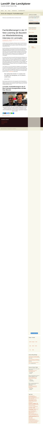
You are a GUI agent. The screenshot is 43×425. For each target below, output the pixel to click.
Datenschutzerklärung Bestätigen (34, 21)
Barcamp (33, 395)
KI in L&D (35, 401)
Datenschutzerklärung (4, 128)
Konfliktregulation (31, 402)
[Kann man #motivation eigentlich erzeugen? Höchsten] (30, 206)
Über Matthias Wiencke (21, 10)
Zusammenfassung (34, 422)
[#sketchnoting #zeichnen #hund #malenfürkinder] (30, 287)
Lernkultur (32, 409)
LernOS (37, 409)
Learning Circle (35, 404)
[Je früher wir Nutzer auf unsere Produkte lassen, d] (38, 263)
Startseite (2, 10)
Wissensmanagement (34, 421)
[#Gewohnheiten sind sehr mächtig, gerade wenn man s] (33, 308)
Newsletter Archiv (14, 10)
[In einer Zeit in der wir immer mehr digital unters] (35, 263)
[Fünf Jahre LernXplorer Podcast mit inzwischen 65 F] (30, 120)
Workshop (30, 422)
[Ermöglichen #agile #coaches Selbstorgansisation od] (35, 239)
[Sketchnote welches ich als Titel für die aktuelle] (38, 300)
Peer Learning (32, 414)
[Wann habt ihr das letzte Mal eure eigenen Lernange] (33, 56)
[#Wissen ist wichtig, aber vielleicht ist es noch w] (35, 57)
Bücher (30, 397)
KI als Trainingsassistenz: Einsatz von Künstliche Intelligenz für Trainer (33, 378)
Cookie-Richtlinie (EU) (4, 122)
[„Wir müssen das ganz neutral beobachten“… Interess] (30, 239)
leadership (30, 404)
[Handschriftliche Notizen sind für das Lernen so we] (33, 266)
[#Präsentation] (30, 250)
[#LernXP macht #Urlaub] (38, 233)
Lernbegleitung (35, 406)
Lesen (32, 410)
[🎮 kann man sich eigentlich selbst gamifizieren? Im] (35, 211)
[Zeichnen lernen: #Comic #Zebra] (35, 287)
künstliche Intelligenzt (33, 403)
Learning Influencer (31, 406)
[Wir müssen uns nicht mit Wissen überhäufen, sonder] (33, 202)
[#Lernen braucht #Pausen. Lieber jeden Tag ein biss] (33, 236)
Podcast (9, 10)
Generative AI (33, 400)
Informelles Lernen (31, 401)
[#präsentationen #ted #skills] (38, 194)
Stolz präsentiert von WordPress (11, 128)
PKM (37, 414)
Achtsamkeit (30, 395)
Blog (5, 10)
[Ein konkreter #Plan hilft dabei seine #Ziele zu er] (38, 59)
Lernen (32, 408)
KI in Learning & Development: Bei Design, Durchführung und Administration (33, 387)
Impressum (2, 123)
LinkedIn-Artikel (11, 71)
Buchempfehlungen (32, 396)
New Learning (32, 411)
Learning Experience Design (32, 405)
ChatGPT (34, 397)
